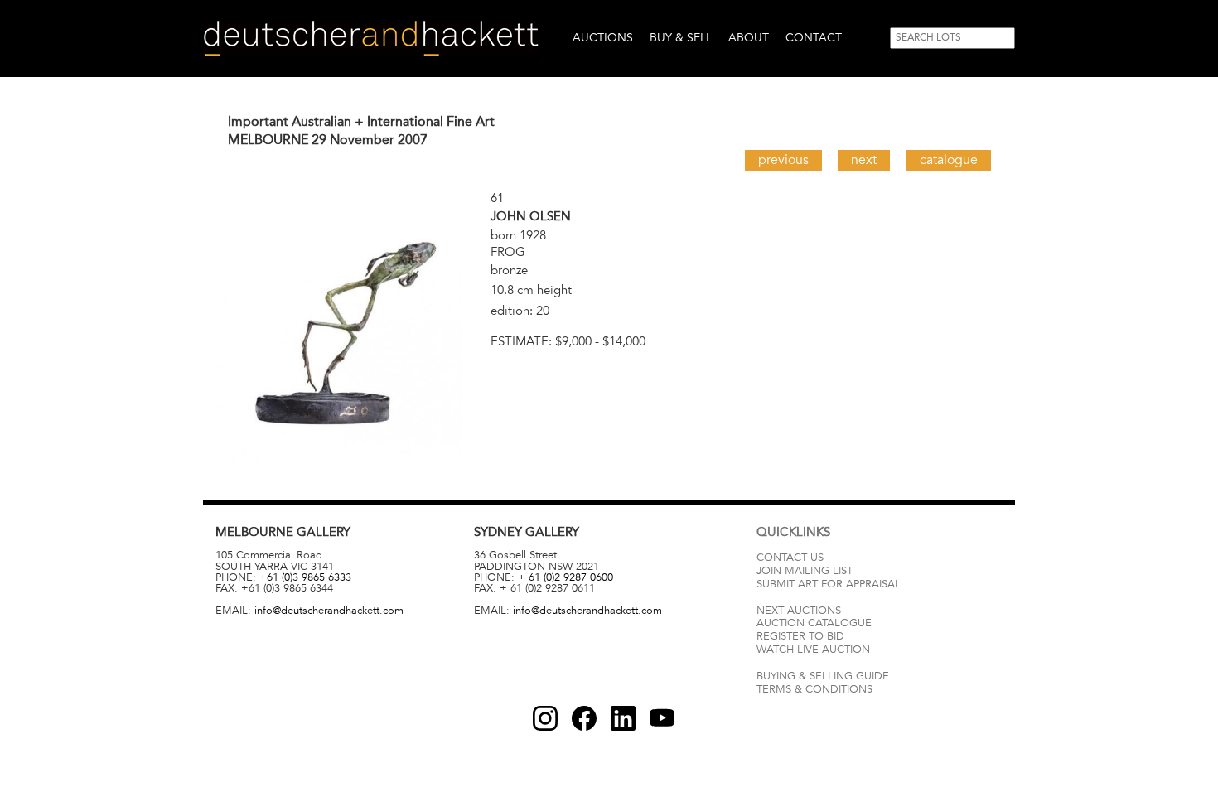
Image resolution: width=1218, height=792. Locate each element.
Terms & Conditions (814, 689)
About (748, 38)
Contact (813, 38)
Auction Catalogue (814, 623)
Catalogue (949, 160)
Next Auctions (798, 610)
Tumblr (623, 718)
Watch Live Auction (813, 649)
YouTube (662, 718)
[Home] (371, 38)
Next (864, 160)
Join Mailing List (804, 570)
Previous (783, 160)
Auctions (603, 38)
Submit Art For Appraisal (828, 584)
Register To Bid (800, 636)
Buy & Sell (681, 38)
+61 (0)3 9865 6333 (305, 577)
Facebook (584, 718)
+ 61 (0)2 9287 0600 (565, 577)
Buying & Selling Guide (822, 676)
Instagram (545, 718)
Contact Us (790, 557)
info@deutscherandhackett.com (329, 610)
